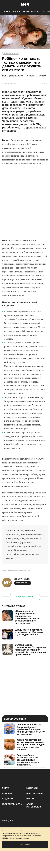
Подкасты (8, 799)
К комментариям (24, 597)
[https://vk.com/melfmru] (21, 777)
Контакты (32, 788)
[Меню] (46, 4)
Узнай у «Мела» (22, 579)
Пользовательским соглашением (16, 833)
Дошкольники (11, 53)
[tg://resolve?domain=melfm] (5, 777)
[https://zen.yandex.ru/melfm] (13, 777)
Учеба (16, 12)
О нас (5, 788)
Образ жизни (31, 12)
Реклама (7, 793)
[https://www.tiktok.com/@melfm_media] (28, 777)
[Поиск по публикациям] (4, 4)
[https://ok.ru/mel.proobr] (44, 777)
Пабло (30, 799)
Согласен (25, 845)
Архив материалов (33, 805)
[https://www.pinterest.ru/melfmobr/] (36, 777)
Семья (6, 12)
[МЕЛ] (25, 4)
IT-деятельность (12, 804)
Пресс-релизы (34, 793)
